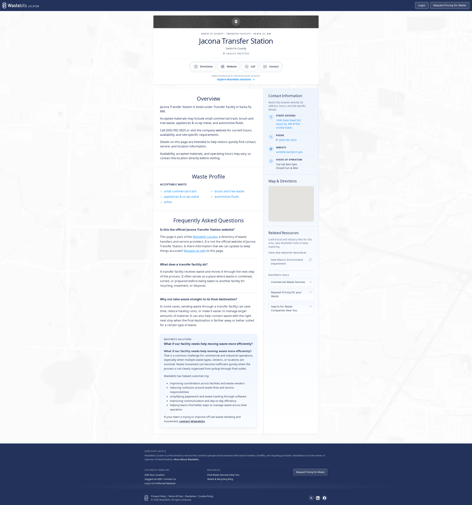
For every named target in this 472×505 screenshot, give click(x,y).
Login (421, 5)
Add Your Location (155, 474)
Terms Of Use (175, 496)
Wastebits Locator (205, 237)
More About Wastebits (186, 459)
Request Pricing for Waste (310, 472)
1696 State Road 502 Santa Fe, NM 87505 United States (288, 123)
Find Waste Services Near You (223, 474)
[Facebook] (324, 498)
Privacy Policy (158, 496)
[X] (311, 498)
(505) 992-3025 (288, 140)
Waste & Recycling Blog (220, 479)
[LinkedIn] (318, 498)
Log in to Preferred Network (160, 483)
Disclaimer (190, 496)
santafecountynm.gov (289, 152)
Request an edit (195, 251)
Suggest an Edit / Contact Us (160, 479)
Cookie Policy (206, 496)
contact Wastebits (192, 421)
